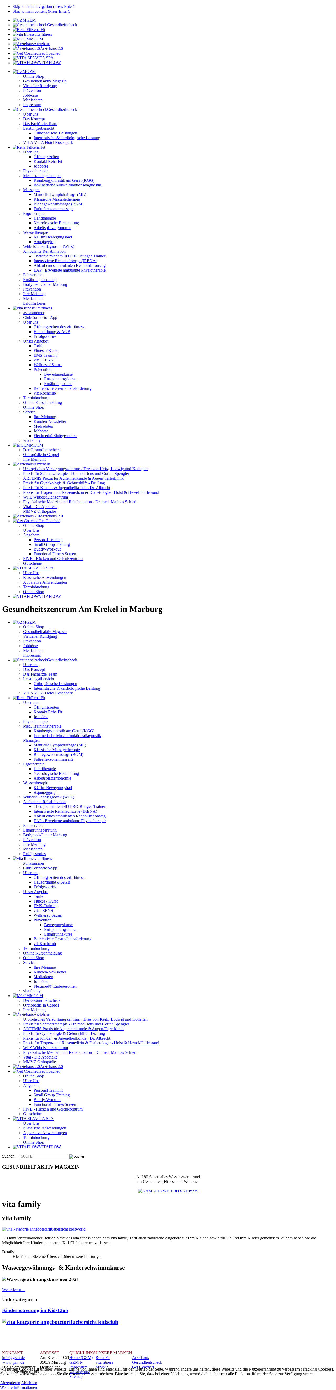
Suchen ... (10, 1156)
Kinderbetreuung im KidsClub (35, 1310)
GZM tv (76, 1362)
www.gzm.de (13, 1362)
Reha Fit (103, 1357)
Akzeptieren (10, 1383)
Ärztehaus (140, 1357)
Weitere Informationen (18, 1387)
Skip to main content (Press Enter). (41, 11)
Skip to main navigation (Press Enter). (44, 6)
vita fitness (104, 1362)
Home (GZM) (81, 1357)
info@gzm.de (13, 1357)
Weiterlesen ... (13, 1289)
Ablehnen (29, 1383)
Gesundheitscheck (147, 1362)
